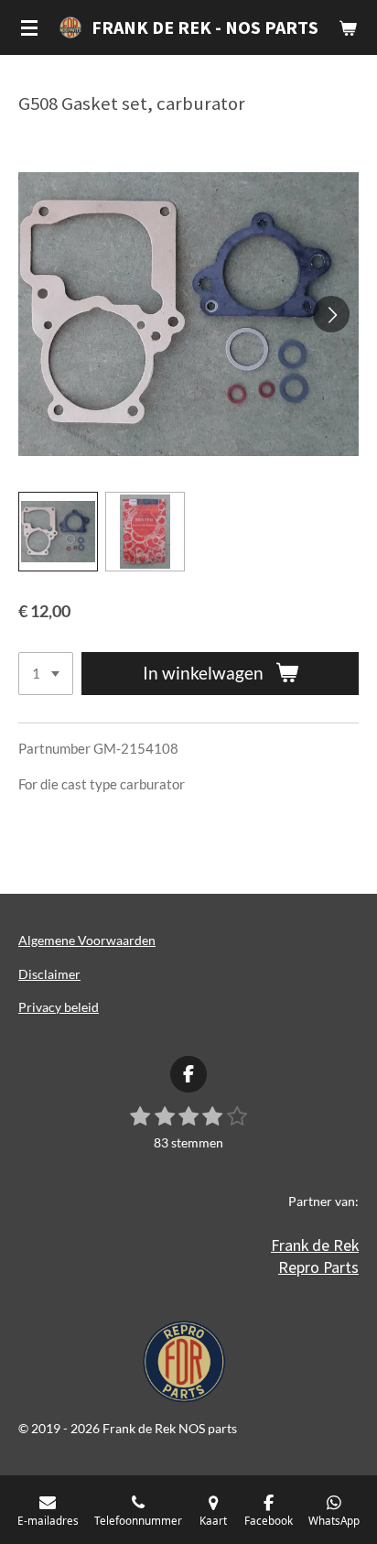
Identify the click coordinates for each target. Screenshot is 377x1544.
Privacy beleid (58, 1007)
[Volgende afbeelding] (331, 314)
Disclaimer (49, 974)
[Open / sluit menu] (29, 27)
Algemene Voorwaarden (87, 940)
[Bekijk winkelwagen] (348, 27)
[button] (58, 531)
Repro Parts (318, 1267)
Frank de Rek (315, 1245)
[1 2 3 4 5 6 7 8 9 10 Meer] (45, 673)
